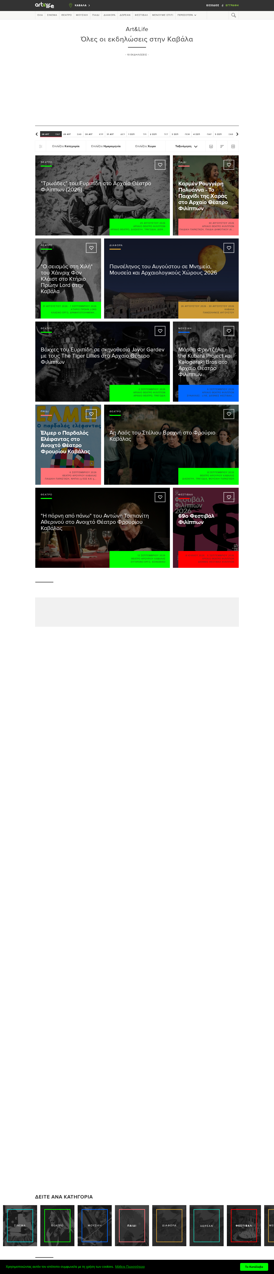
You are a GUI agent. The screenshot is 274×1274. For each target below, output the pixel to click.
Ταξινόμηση (183, 146)
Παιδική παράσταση (191, 229)
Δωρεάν (125, 15)
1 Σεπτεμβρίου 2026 (83, 306)
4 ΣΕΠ (202, 134)
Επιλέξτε (65, 146)
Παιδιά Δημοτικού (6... (219, 229)
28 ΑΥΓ (51, 134)
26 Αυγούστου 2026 (193, 306)
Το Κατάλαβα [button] (254, 1266)
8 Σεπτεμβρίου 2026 (220, 472)
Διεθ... (161, 229)
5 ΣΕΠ (224, 134)
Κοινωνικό (158, 562)
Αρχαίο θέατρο (120, 229)
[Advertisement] (137, 89)
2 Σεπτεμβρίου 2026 (152, 389)
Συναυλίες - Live (197, 396)
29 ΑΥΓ (72, 134)
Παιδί (95, 15)
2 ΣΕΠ (159, 134)
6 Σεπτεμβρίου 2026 (220, 389)
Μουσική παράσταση (221, 479)
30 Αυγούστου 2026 (221, 223)
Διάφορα (110, 15)
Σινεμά (52, 15)
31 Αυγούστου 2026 (55, 306)
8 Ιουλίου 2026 (195, 555)
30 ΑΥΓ (94, 134)
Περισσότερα (185, 15)
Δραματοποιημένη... (83, 313)
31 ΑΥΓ (116, 134)
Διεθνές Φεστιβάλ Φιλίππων (216, 562)
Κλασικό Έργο (59, 313)
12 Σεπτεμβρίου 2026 (151, 555)
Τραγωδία (150, 229)
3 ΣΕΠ (181, 134)
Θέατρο (66, 15)
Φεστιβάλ (141, 15)
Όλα (40, 15)
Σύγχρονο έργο (140, 562)
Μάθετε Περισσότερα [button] (130, 1266)
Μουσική (82, 15)
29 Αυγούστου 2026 (152, 223)
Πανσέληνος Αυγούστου (218, 313)
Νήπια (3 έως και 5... (84, 479)
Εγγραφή (232, 5)
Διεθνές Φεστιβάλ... (221, 396)
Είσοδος (213, 5)
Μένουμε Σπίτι (162, 15)
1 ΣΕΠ (137, 134)
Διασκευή (137, 229)
